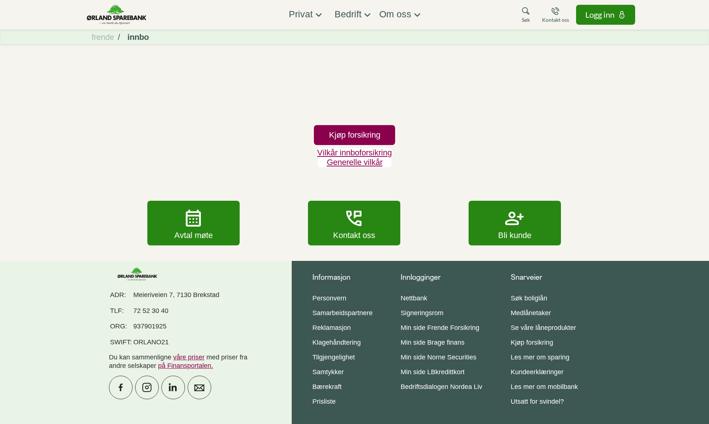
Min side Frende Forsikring (440, 327)
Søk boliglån (529, 298)
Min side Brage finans (433, 342)
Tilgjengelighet (333, 357)
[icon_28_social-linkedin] (173, 387)
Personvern (329, 298)
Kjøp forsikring (532, 342)
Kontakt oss (354, 223)
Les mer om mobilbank (544, 386)
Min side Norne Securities (438, 357)
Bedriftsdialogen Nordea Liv (441, 386)
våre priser (189, 357)
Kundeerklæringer (537, 372)
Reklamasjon (331, 327)
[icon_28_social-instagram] (147, 387)
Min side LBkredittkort (433, 372)
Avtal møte (193, 223)
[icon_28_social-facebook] (121, 387)
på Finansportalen (184, 365)
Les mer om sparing (540, 357)
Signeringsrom (422, 313)
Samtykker (328, 372)
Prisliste (324, 401)
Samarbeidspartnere (342, 313)
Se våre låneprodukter (543, 327)
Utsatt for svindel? (537, 401)
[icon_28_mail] (199, 387)
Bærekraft (327, 386)
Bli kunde (514, 223)
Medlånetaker (531, 313)
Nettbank (414, 298)
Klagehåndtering (336, 342)
